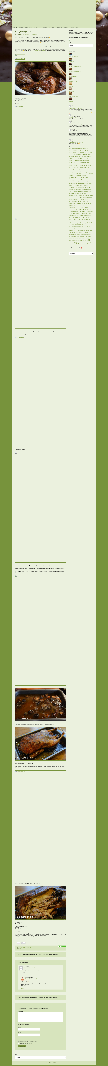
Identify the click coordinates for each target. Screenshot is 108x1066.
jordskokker (80, 187)
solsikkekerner (87, 230)
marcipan (72, 205)
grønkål (75, 175)
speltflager (72, 232)
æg (75, 242)
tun (90, 236)
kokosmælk (83, 193)
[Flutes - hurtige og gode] (70, 95)
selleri (85, 226)
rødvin (89, 224)
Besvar (20, 975)
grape (80, 173)
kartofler (71, 191)
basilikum (76, 154)
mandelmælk (72, 203)
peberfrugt (84, 213)
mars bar (76, 205)
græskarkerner (85, 173)
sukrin (79, 234)
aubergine (78, 152)
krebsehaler (75, 197)
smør (73, 230)
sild (78, 228)
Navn (19, 1027)
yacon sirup (77, 240)
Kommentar (20, 1011)
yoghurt (84, 240)
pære (77, 219)
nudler (76, 209)
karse (89, 189)
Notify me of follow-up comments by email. (28, 1041)
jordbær (71, 187)
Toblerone (72, 236)
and (20, 948)
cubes (86, 165)
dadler (90, 165)
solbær (77, 230)
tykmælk (70, 238)
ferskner (71, 170)
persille (86, 215)
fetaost (75, 170)
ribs (76, 221)
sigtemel (75, 228)
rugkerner (81, 223)
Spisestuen (54, 13)
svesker (84, 234)
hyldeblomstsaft (89, 183)
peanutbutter (75, 213)
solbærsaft (81, 230)
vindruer (87, 238)
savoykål (81, 226)
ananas (75, 150)
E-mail (19, 1032)
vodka (91, 238)
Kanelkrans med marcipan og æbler (77, 142)
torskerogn (83, 236)
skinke (91, 228)
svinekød (88, 234)
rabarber (88, 219)
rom (80, 221)
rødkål (43, 50)
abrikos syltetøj (71, 148)
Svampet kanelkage (73, 76)
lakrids (90, 197)
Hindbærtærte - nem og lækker (75, 71)
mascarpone (80, 205)
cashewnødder (78, 160)
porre (83, 217)
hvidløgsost (71, 183)
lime (81, 199)
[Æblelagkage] (70, 60)
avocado (82, 152)
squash (86, 232)
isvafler (87, 185)
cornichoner (75, 165)
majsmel (82, 201)
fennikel (86, 167)
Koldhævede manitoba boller (76, 108)
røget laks (71, 226)
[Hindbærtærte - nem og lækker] (70, 70)
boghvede (86, 156)
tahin (69, 236)
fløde (81, 169)
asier (69, 152)
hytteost (75, 185)
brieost (89, 156)
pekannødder (72, 215)
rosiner (70, 223)
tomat (76, 236)
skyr (70, 230)
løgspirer (86, 199)
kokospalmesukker (74, 195)
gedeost (82, 172)
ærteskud (73, 245)
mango (83, 203)
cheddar (71, 163)
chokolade (85, 163)
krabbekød (70, 197)
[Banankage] (70, 100)
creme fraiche (81, 165)
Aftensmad (23, 947)
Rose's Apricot (83, 221)
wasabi (70, 240)
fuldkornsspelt (77, 172)
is (85, 185)
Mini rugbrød (71, 91)
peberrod (90, 213)
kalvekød (75, 189)
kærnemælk (85, 197)
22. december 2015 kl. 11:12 (31, 978)
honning (71, 182)
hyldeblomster (82, 183)
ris (78, 221)
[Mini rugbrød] (70, 90)
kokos (72, 193)
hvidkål (86, 182)
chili (79, 163)
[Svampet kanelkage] (70, 75)
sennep (89, 226)
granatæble (76, 173)
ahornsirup (82, 148)
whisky (73, 240)
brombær (75, 158)
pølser (80, 219)
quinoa (83, 219)
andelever (80, 150)
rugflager (77, 223)
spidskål (77, 232)
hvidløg (90, 181)
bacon (86, 152)
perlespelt (82, 215)
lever (79, 199)
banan (90, 152)
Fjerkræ (27, 947)
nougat (73, 209)
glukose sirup (88, 172)
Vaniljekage (71, 86)
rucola (74, 223)
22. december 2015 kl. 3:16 (29, 967)
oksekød (83, 209)
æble (89, 240)
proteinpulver (72, 219)
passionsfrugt (90, 211)
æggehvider (89, 243)
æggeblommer (81, 243)
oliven (87, 209)
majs (79, 201)
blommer (78, 156)
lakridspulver (72, 199)
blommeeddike (72, 156)
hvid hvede (81, 181)
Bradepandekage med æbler (74, 81)
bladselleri (83, 154)
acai (75, 148)
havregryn (72, 180)
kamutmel (79, 189)
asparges (73, 152)
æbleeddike (71, 243)
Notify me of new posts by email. (25, 1043)
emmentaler (82, 167)
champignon (86, 160)
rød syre (86, 224)
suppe (82, 234)
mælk (86, 207)
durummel (71, 167)
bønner (72, 160)
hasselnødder (84, 178)
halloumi (77, 177)
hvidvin (76, 183)
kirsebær (80, 191)
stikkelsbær (71, 234)
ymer (80, 240)
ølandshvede (79, 245)
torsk (79, 236)
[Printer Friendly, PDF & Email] (62, 946)
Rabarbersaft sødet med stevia (76, 132)
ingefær (83, 185)
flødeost (89, 170)
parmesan (85, 211)
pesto (90, 215)
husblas (76, 182)
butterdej (86, 158)
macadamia (71, 201)
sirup (80, 228)
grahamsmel (71, 173)
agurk (77, 148)
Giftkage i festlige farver (73, 56)
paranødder (73, 211)
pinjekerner (71, 217)
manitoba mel (88, 203)
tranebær (87, 236)
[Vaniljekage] (70, 85)
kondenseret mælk (87, 195)
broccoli (71, 158)
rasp (72, 221)
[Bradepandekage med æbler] (70, 80)
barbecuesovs (71, 154)
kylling (79, 197)
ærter (70, 245)
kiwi (69, 193)
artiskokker (90, 150)
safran (79, 226)
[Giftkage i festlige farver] (70, 55)
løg (83, 199)
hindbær (81, 180)
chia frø (76, 163)
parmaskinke (79, 211)
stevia (90, 232)
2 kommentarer (34, 34)
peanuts (80, 213)
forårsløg (71, 172)
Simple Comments (34, 1038)
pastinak (71, 213)
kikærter (76, 191)
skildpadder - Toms (86, 228)
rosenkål (88, 221)
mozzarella (72, 207)
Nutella (79, 209)
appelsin (85, 150)
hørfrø (79, 185)
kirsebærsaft (85, 191)
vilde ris (83, 238)
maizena (76, 201)
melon (87, 205)
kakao (88, 187)
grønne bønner (81, 175)
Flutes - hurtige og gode (73, 96)
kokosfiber (76, 193)
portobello (88, 217)
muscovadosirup (78, 207)
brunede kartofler (37, 50)
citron (71, 165)
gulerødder (72, 178)
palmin (70, 211)
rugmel (86, 223)
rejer (74, 221)
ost (90, 209)
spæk (84, 232)
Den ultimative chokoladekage (75, 66)
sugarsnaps (75, 234)
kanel (83, 189)
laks (77, 199)
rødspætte (83, 224)
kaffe (84, 187)
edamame (76, 167)
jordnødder (76, 187)
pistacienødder (78, 217)
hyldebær (71, 185)
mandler (79, 203)
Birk (79, 154)
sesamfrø (71, 228)
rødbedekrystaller (73, 224)
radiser (70, 221)
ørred (83, 245)
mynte (82, 207)
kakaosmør (71, 189)
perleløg (78, 215)
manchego (86, 201)
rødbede (90, 223)
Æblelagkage (71, 61)
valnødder (74, 238)
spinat (81, 232)
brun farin (81, 158)
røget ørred (76, 226)
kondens (80, 195)
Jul (30, 947)
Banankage (71, 101)
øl (75, 245)
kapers (86, 189)
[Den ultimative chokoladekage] (70, 65)
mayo (84, 205)
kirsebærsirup (89, 191)
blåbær (82, 156)
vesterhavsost (79, 238)
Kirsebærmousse (73, 117)
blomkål (88, 154)
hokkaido (90, 180)
